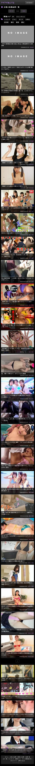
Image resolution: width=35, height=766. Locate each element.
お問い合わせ (21, 760)
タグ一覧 (5, 759)
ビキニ (14, 19)
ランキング (11, 759)
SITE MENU (29, 3)
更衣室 (6, 22)
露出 (22, 22)
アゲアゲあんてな (7, 3)
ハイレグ (7, 19)
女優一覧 (27, 757)
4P (13, 16)
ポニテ (21, 19)
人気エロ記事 (13, 757)
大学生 (28, 19)
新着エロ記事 (21, 757)
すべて (11, 11)
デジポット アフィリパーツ (28, 753)
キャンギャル (21, 16)
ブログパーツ (13, 760)
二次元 (23, 11)
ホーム (6, 757)
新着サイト (18, 759)
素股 (17, 22)
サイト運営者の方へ (27, 759)
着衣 (12, 22)
